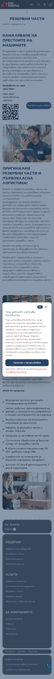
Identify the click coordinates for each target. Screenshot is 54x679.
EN (46, 307)
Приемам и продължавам (27, 362)
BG (40, 307)
